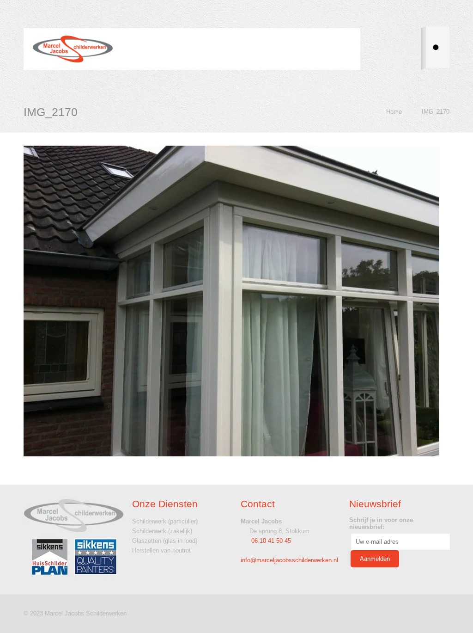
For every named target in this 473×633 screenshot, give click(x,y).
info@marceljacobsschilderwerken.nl (289, 560)
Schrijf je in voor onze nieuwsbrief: (381, 523)
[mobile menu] (343, 49)
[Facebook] (416, 613)
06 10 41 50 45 (270, 540)
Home (394, 111)
